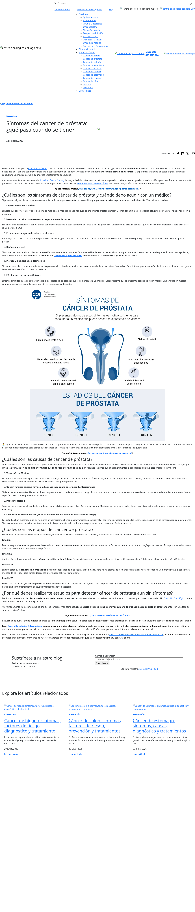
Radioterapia (8, 842)
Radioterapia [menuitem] (89, 20)
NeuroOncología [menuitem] (91, 30)
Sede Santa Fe (146, 818)
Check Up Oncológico (174, 598)
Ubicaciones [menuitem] (85, 90)
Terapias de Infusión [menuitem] (93, 33)
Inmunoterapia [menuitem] (90, 36)
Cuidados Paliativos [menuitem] (93, 39)
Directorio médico (148, 796)
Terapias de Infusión (149, 812)
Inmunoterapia (178, 815)
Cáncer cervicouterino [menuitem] (94, 65)
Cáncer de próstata (180, 794)
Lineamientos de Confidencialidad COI (163, 893)
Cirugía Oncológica (11, 847)
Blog (4, 863)
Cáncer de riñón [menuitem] (91, 81)
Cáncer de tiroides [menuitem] (92, 71)
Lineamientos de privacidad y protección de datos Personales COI (106, 893)
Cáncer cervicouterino (182, 804)
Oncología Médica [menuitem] (92, 42)
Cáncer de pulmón (180, 799)
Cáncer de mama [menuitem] (91, 55)
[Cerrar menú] (191, 3)
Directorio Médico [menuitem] (88, 49)
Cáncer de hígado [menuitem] (92, 78)
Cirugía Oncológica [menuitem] (92, 23)
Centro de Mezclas (11, 858)
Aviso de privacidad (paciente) (97, 896)
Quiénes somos (147, 791)
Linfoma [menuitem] (87, 84)
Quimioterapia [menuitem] (90, 17)
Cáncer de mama (179, 788)
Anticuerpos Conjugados (14, 836)
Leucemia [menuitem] (88, 87)
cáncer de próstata (37, 168)
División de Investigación (151, 823)
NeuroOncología (10, 852)
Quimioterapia (178, 810)
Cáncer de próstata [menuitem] (92, 58)
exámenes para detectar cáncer (92, 183)
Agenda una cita (10, 868)
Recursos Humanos (149, 807)
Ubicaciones (145, 802)
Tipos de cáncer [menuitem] (87, 52)
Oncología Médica (180, 826)
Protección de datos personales (17, 893)
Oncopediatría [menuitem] (90, 26)
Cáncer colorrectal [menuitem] (92, 68)
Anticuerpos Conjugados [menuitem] (95, 46)
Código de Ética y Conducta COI (53, 893)
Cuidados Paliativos (181, 820)
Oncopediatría (9, 831)
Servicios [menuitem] (83, 14)
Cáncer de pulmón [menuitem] (92, 62)
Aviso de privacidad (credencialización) (135, 896)
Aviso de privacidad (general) (63, 896)
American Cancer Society (52, 180)
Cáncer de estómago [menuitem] (93, 74)
